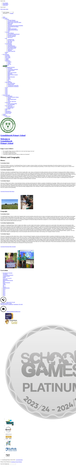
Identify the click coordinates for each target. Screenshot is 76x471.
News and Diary (6, 54)
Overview (7, 19)
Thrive (9, 30)
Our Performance (8, 43)
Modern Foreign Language (13, 74)
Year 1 (6, 88)
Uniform (9, 98)
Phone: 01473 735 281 (10, 302)
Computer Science (11, 70)
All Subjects (10, 68)
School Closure (8, 113)
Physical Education (11, 76)
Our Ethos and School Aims (13, 21)
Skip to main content (4, 9)
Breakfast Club (10, 107)
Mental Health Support (12, 99)
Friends (4, 114)
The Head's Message (11, 20)
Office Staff (10, 41)
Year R (6, 87)
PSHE (9, 77)
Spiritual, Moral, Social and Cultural (14, 22)
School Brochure (8, 112)
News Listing (7, 57)
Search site (2, 463)
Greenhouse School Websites (16, 461)
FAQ (6, 109)
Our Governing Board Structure (14, 34)
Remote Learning (11, 84)
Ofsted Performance (11, 45)
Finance (9, 27)
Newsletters (7, 55)
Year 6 (6, 93)
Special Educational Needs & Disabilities (15, 25)
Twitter (9, 62)
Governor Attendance (12, 36)
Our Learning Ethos (11, 83)
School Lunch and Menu (12, 103)
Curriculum (5, 66)
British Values (10, 23)
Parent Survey (8, 111)
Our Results (10, 44)
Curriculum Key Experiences (13, 86)
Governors (7, 31)
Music (9, 75)
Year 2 (6, 89)
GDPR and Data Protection (13, 29)
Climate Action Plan (11, 51)
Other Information (8, 82)
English (9, 71)
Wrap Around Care (8, 105)
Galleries (7, 59)
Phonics (9, 81)
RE (8, 80)
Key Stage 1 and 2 (11, 40)
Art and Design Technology (13, 69)
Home (4, 17)
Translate (11, 13)
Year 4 (6, 91)
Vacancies (7, 65)
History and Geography (12, 72)
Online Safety (7, 108)
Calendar (7, 58)
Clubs (9, 100)
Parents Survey (10, 49)
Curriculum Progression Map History (7, 191)
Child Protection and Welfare (13, 26)
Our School (5, 18)
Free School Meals (11, 104)
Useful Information (8, 96)
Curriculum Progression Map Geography (8, 246)
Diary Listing (7, 56)
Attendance (10, 50)
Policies (6, 52)
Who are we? (10, 37)
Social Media (7, 60)
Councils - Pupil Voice (12, 101)
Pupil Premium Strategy (12, 46)
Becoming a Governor (12, 35)
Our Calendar (5, 3)
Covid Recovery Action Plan (13, 85)
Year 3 (6, 90)
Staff (6, 38)
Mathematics (10, 73)
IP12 (6, 53)
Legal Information (19, 459)
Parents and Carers (6, 95)
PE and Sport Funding (12, 47)
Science (9, 78)
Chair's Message (11, 33)
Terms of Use (7, 116)
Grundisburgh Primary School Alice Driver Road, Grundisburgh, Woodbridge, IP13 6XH (11, 304)
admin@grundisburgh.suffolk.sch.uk (13, 311)
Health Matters (5, 4)
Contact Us (5, 115)
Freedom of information (12, 28)
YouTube (9, 64)
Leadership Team (11, 39)
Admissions (10, 24)
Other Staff (10, 42)
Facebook (9, 61)
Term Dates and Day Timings (13, 97)
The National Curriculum (10, 67)
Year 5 (6, 92)
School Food (5, 5)
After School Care (11, 106)
